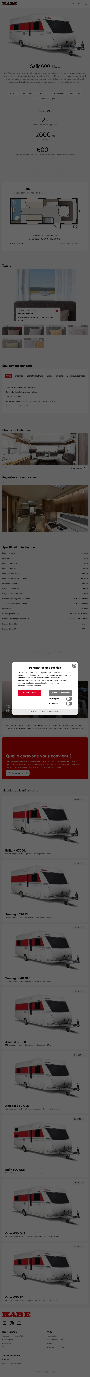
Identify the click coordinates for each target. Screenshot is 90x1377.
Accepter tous (29, 693)
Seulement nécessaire (60, 693)
